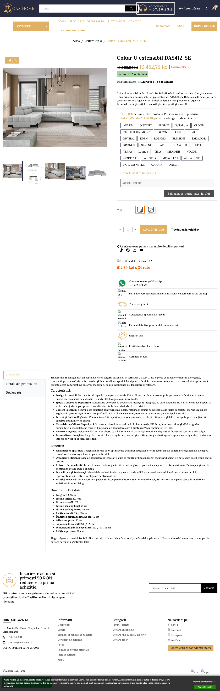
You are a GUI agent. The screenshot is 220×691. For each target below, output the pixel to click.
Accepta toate (205, 686)
